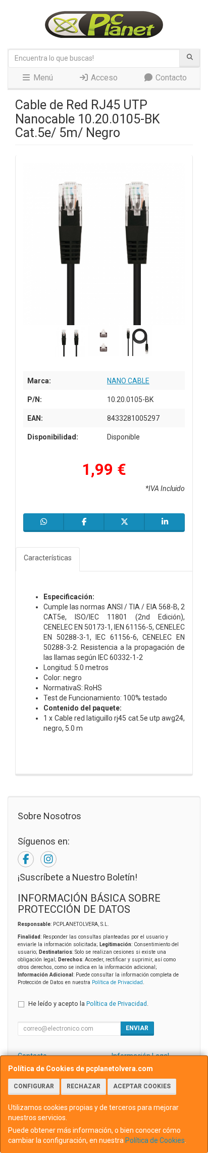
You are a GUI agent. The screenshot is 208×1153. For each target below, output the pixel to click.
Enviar (137, 1028)
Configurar (34, 1086)
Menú (42, 77)
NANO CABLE (128, 381)
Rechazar (83, 1086)
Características (48, 558)
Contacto (170, 77)
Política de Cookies (155, 1140)
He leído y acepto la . (88, 1003)
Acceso (103, 77)
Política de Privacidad (117, 982)
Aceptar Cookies (142, 1086)
